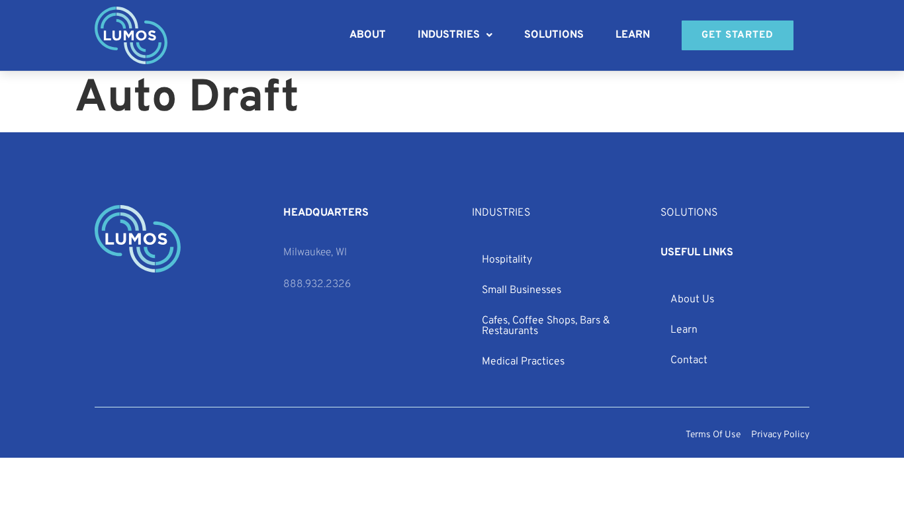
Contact (688, 360)
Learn (632, 35)
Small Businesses (521, 290)
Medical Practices (523, 361)
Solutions (554, 35)
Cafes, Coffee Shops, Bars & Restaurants (546, 326)
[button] (455, 35)
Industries (449, 35)
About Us (692, 299)
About (367, 35)
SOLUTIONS (688, 213)
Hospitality (507, 260)
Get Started (737, 35)
